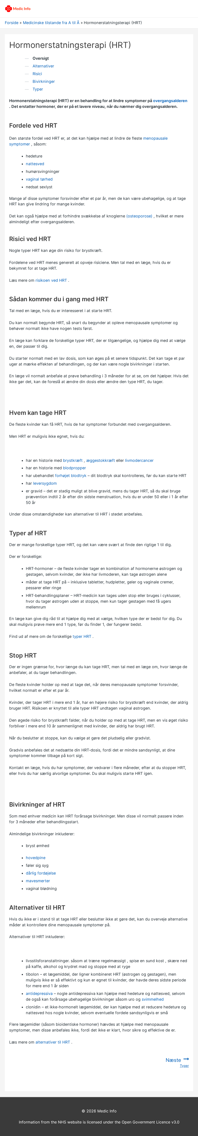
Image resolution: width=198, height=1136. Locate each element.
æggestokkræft (100, 460)
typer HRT (82, 636)
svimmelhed (153, 999)
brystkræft (73, 460)
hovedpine (35, 857)
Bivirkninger (44, 81)
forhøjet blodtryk (70, 475)
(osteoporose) (139, 216)
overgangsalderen (170, 100)
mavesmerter (38, 880)
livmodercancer (139, 460)
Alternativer (43, 66)
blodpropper (74, 467)
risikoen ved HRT (51, 280)
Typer (38, 89)
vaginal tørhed (39, 179)
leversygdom (45, 483)
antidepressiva (39, 993)
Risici (37, 73)
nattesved (35, 163)
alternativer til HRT (52, 1042)
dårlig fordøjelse (41, 873)
